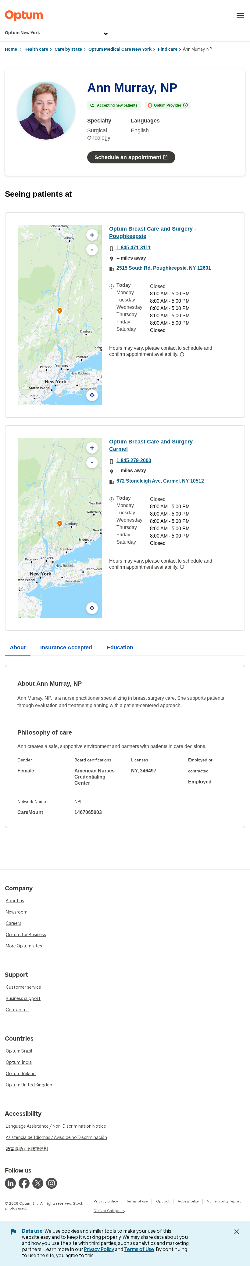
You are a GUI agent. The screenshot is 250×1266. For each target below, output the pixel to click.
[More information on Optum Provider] (185, 105)
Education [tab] (120, 647)
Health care (36, 49)
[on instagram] (51, 1183)
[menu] (240, 16)
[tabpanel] (125, 746)
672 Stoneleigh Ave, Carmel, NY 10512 (160, 480)
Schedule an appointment (128, 157)
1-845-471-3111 (133, 247)
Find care (167, 49)
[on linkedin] (10, 1183)
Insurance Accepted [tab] (66, 647)
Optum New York (22, 32)
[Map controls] (92, 395)
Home (11, 49)
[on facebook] (24, 1183)
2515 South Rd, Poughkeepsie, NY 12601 (163, 268)
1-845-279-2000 (133, 460)
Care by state (68, 49)
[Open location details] (59, 311)
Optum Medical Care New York (120, 49)
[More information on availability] (182, 354)
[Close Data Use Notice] (236, 1231)
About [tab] (18, 647)
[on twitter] (37, 1183)
